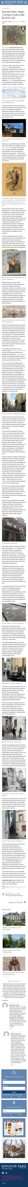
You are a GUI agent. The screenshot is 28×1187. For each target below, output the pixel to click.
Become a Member (16, 1176)
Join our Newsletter (6, 1177)
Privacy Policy (20, 1179)
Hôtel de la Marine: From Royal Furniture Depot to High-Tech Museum (14, 894)
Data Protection (5, 1180)
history (20, 887)
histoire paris (15, 887)
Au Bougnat (19, 354)
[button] (14, 928)
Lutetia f (10, 80)
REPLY (11, 1029)
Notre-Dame (5, 47)
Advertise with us (12, 1179)
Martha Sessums (16, 21)
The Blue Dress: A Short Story (16, 901)
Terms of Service (15, 1096)
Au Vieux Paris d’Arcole (17, 350)
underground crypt (19, 73)
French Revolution (7, 147)
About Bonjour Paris (6, 1176)
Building (10, 887)
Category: (5, 1085)
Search (14, 1092)
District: (5, 1079)
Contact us (4, 1179)
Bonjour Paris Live (16, 1177)
